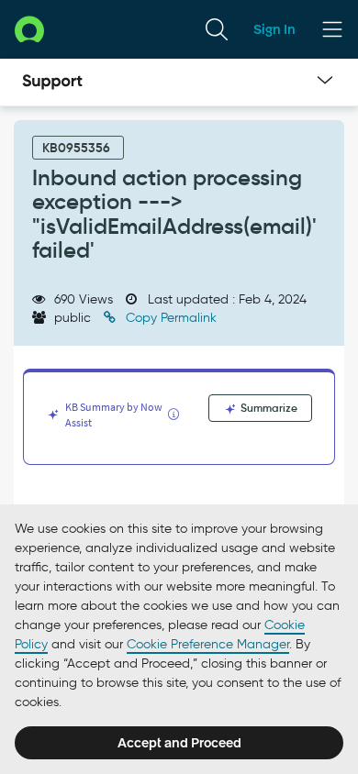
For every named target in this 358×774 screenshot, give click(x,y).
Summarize (267, 408)
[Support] (52, 82)
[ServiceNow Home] (29, 29)
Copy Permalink (169, 318)
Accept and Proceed (179, 743)
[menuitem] (216, 29)
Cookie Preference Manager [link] (208, 644)
